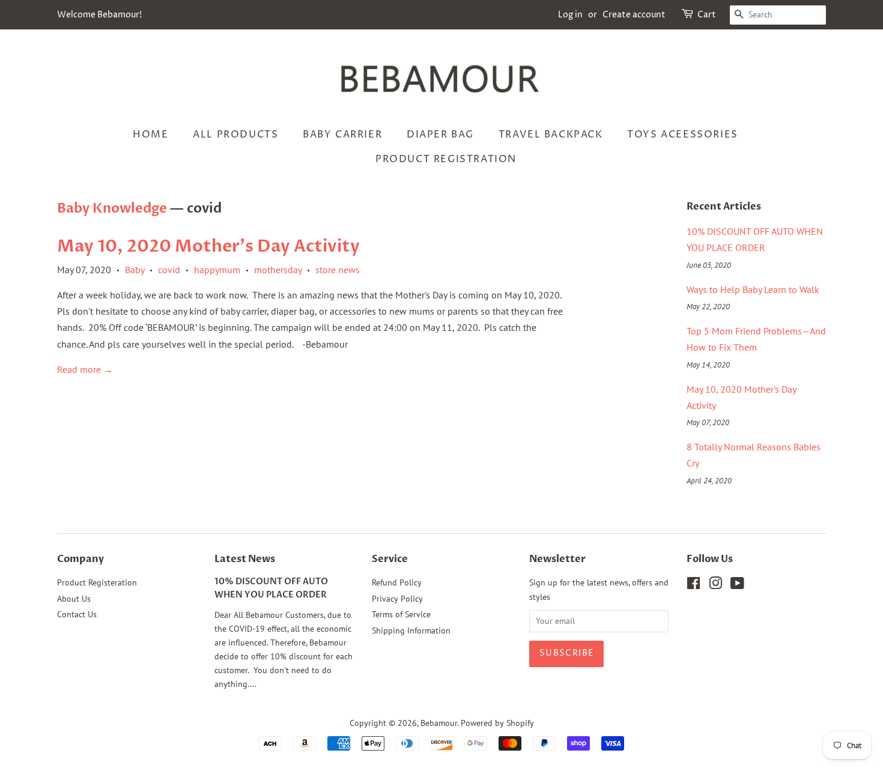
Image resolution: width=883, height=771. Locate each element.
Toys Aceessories (682, 134)
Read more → (85, 369)
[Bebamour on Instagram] (715, 585)
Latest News (244, 559)
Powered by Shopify (497, 723)
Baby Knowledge (112, 208)
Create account (634, 14)
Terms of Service (401, 614)
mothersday (278, 270)
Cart (706, 14)
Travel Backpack (551, 134)
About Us (74, 598)
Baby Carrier (342, 134)
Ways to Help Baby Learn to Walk (753, 289)
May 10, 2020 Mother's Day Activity (208, 246)
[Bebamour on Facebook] (693, 585)
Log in (570, 14)
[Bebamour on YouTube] (737, 585)
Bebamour (438, 723)
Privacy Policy (397, 598)
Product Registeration (97, 582)
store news (337, 270)
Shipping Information (411, 630)
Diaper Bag (440, 134)
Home (150, 134)
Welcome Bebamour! (99, 14)
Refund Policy (397, 582)
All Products (235, 134)
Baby (134, 270)
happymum (217, 270)
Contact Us (77, 614)
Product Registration (446, 159)
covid (169, 270)
